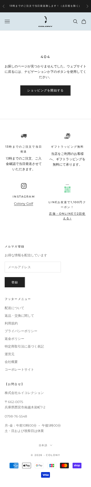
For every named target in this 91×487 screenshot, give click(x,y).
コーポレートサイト (19, 369)
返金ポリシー (14, 339)
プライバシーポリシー (21, 331)
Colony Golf (23, 204)
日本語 (43, 445)
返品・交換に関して (19, 315)
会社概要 (11, 362)
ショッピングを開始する (45, 90)
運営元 (9, 354)
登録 (14, 282)
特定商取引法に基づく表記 (24, 346)
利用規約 (11, 323)
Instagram (24, 196)
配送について (14, 308)
